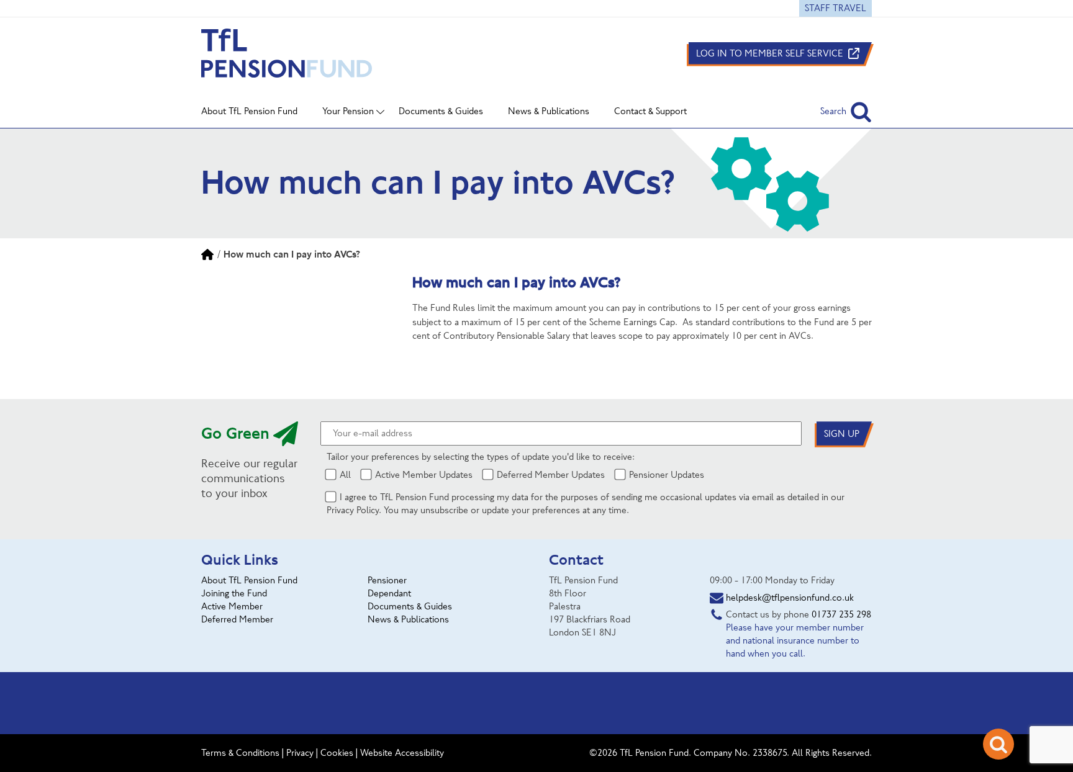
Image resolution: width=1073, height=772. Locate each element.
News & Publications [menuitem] (548, 111)
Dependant (389, 593)
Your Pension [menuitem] (348, 111)
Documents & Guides (410, 606)
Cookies (336, 753)
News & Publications (408, 619)
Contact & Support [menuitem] (650, 111)
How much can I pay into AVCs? (292, 254)
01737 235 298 (841, 614)
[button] (846, 111)
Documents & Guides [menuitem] (441, 111)
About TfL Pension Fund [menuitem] (249, 111)
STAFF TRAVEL (835, 8)
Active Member (232, 606)
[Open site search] (998, 744)
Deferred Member (237, 619)
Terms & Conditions (240, 753)
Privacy (300, 753)
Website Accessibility (402, 753)
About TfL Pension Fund (249, 580)
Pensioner (387, 580)
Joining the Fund (234, 593)
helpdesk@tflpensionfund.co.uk (790, 597)
